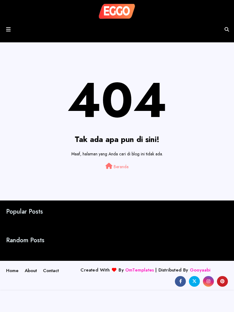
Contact (51, 270)
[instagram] (208, 281)
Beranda (120, 167)
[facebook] (180, 281)
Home (12, 270)
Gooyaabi (200, 270)
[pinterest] (222, 281)
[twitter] (194, 281)
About (31, 270)
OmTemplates (139, 270)
